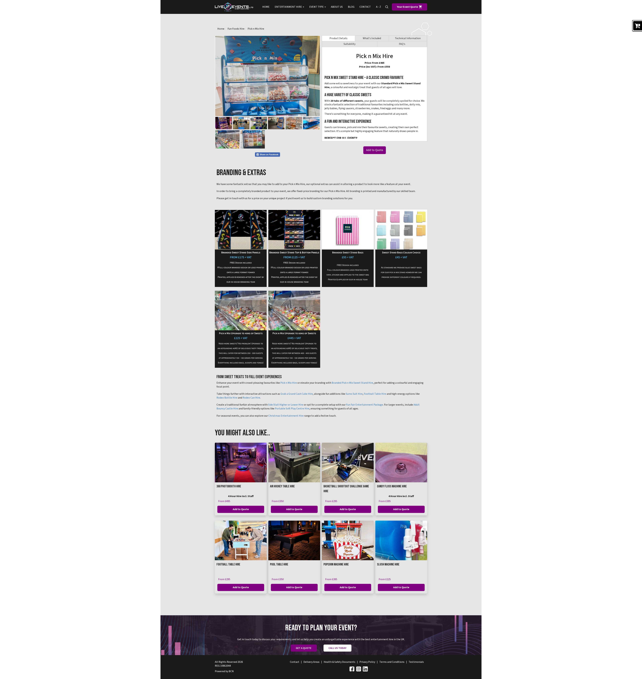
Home (266, 7)
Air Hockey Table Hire (282, 486)
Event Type (316, 7)
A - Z (378, 7)
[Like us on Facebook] (351, 669)
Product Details (338, 38)
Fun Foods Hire (236, 29)
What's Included (372, 38)
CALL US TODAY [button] (337, 648)
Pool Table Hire (279, 564)
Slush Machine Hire (388, 564)
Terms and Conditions (391, 662)
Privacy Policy (367, 662)
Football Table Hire (375, 394)
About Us (337, 7)
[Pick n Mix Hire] (267, 75)
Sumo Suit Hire (354, 394)
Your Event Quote (407, 7)
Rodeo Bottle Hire (227, 398)
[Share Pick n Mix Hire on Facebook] (267, 154)
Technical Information (408, 38)
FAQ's (402, 44)
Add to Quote (374, 150)
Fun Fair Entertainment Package (364, 405)
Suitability (349, 44)
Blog (351, 7)
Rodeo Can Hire (251, 398)
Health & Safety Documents (339, 662)
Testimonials (416, 662)
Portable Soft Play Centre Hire (292, 408)
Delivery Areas (311, 662)
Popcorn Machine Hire (336, 564)
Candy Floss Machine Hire (392, 486)
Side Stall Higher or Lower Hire (285, 405)
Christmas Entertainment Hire (286, 416)
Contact (365, 7)
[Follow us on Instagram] (358, 669)
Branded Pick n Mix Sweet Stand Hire (352, 383)
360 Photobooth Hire (229, 486)
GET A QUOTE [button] (304, 648)
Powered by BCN (224, 671)
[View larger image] (241, 248)
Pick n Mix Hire (256, 29)
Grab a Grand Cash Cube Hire (297, 394)
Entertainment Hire (288, 7)
